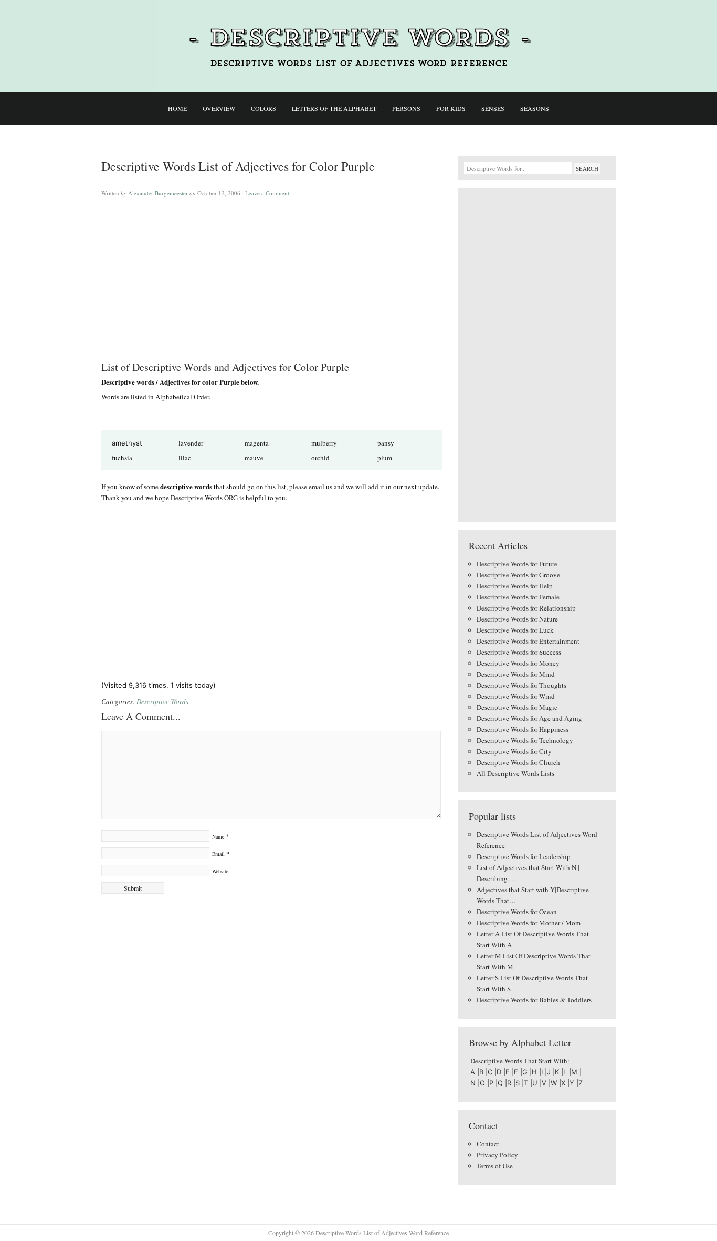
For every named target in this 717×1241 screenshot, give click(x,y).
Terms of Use (495, 1166)
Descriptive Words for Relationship (526, 608)
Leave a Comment (267, 193)
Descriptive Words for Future (517, 563)
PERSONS (406, 108)
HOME (177, 108)
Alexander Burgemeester (158, 193)
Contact (488, 1144)
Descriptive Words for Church (518, 762)
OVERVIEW (219, 108)
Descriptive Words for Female (518, 597)
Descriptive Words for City (514, 751)
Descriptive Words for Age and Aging (529, 718)
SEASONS (534, 108)
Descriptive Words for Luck (515, 630)
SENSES (492, 108)
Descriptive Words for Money (518, 663)
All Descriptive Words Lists (515, 773)
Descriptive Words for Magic (517, 707)
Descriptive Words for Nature (517, 619)
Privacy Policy (497, 1155)
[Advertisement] (271, 274)
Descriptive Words (162, 701)
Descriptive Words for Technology (525, 740)
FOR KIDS (451, 108)
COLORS (263, 108)
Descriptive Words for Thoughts (521, 685)
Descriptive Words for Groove (518, 575)
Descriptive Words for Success (519, 652)
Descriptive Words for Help (515, 586)
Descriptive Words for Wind (516, 696)
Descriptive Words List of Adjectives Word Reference (358, 46)
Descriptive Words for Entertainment (528, 641)
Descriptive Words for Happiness (522, 729)
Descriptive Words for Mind (516, 674)
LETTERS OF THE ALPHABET (334, 108)
